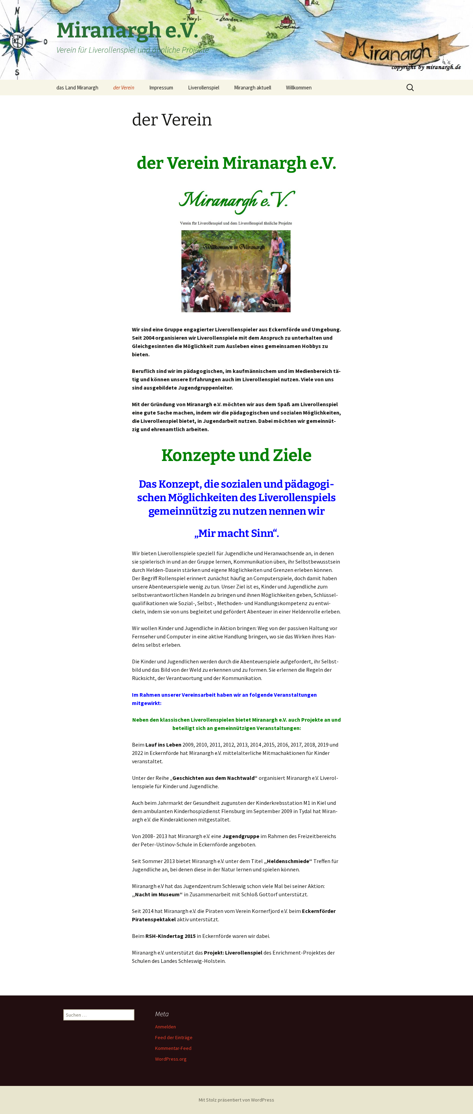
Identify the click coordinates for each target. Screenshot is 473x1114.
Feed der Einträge (174, 1037)
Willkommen (299, 87)
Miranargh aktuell (252, 87)
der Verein (123, 87)
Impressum (161, 87)
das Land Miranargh (77, 87)
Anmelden (165, 1027)
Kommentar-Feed (173, 1048)
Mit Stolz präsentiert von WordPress (236, 1100)
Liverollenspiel (203, 87)
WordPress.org (171, 1059)
